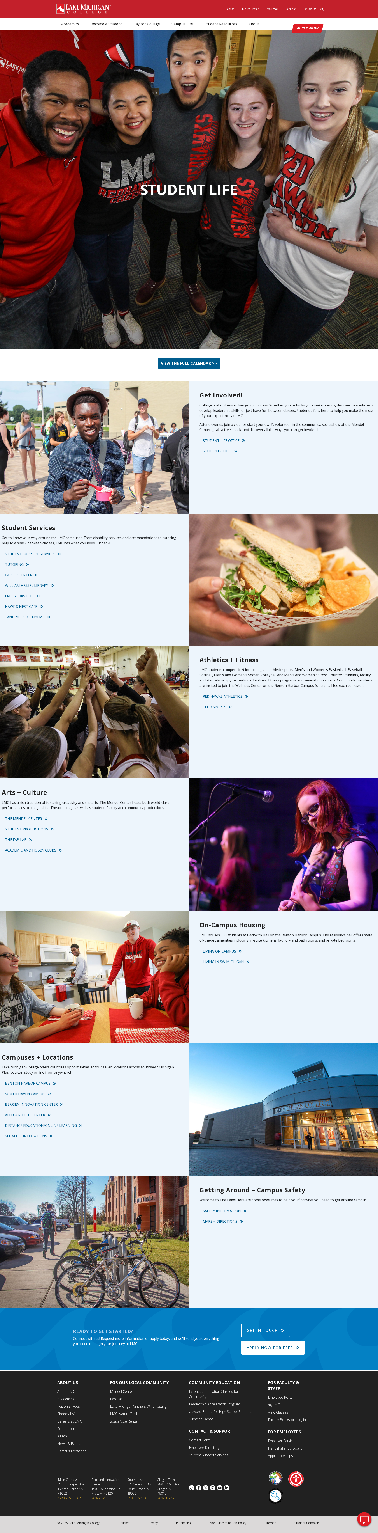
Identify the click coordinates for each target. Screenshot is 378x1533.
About (253, 23)
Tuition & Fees (68, 1406)
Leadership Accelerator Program (214, 1404)
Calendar (290, 9)
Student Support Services (30, 554)
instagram (213, 1487)
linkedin (227, 1487)
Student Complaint (307, 1523)
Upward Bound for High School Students (220, 1411)
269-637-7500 (137, 1498)
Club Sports (214, 706)
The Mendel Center (23, 818)
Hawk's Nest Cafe (21, 606)
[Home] (84, 8)
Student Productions (26, 829)
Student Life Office (221, 440)
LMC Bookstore (19, 596)
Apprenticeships (280, 1455)
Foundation (66, 1428)
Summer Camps (201, 1419)
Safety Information (222, 1210)
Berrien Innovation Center (31, 1104)
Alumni (62, 1436)
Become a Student (106, 23)
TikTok (192, 1487)
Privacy (153, 1523)
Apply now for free (270, 1347)
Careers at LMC (69, 1421)
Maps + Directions (220, 1221)
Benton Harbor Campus (28, 1083)
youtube (220, 1487)
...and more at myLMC (25, 617)
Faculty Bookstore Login (287, 1419)
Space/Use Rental (124, 1421)
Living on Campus (219, 951)
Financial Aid (67, 1413)
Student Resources (221, 23)
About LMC (66, 1391)
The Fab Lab (16, 839)
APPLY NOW (307, 28)
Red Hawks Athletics (222, 696)
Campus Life (182, 23)
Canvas (229, 9)
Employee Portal (280, 1397)
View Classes (278, 1412)
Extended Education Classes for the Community (216, 1394)
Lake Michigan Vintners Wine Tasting (138, 1406)
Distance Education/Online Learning (41, 1125)
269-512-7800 (167, 1498)
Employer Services (282, 1440)
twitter (206, 1487)
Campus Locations (71, 1451)
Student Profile (250, 9)
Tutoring (14, 564)
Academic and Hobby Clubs (30, 850)
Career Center (18, 575)
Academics (70, 23)
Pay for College (146, 23)
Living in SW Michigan (223, 961)
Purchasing (183, 1523)
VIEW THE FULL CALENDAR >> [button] (189, 363)
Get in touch (262, 1330)
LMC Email (272, 9)
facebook (199, 1487)
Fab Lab (116, 1398)
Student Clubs (217, 451)
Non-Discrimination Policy (228, 1523)
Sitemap (270, 1523)
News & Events (69, 1443)
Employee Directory (204, 1447)
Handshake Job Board (285, 1448)
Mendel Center (121, 1391)
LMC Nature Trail (123, 1413)
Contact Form (199, 1440)
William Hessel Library (26, 585)
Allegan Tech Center (25, 1114)
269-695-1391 (101, 1498)
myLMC (274, 1404)
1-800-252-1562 (69, 1498)
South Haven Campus (25, 1093)
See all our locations (26, 1136)
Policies (124, 1523)
